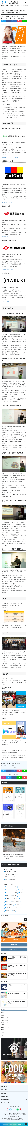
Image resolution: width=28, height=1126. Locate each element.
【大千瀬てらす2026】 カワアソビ (16, 985)
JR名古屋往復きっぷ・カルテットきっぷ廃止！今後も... (17, 966)
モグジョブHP (5, 302)
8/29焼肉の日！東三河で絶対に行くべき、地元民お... (17, 974)
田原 (16, 892)
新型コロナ (12, 879)
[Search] (25, 919)
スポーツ (20, 877)
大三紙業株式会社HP (7, 202)
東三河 (7, 910)
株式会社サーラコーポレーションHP (11, 157)
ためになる (8, 886)
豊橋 (16, 886)
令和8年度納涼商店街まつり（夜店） (17, 993)
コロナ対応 (8, 907)
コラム (6, 879)
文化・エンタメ (9, 877)
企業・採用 (5, 16)
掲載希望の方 (14, 944)
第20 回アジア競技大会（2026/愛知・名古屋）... (17, 1002)
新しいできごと (20, 16)
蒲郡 (21, 889)
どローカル (8, 892)
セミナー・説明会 (18, 907)
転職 (22, 892)
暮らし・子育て (9, 871)
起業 (14, 910)
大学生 (11, 16)
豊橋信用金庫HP (6, 236)
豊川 (7, 901)
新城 (7, 895)
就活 (15, 16)
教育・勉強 (15, 874)
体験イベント (16, 898)
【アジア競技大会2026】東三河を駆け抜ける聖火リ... (17, 957)
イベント (8, 889)
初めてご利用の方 (14, 949)
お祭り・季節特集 (16, 901)
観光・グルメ (17, 871)
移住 (15, 877)
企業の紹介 (14, 895)
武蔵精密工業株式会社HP (8, 269)
